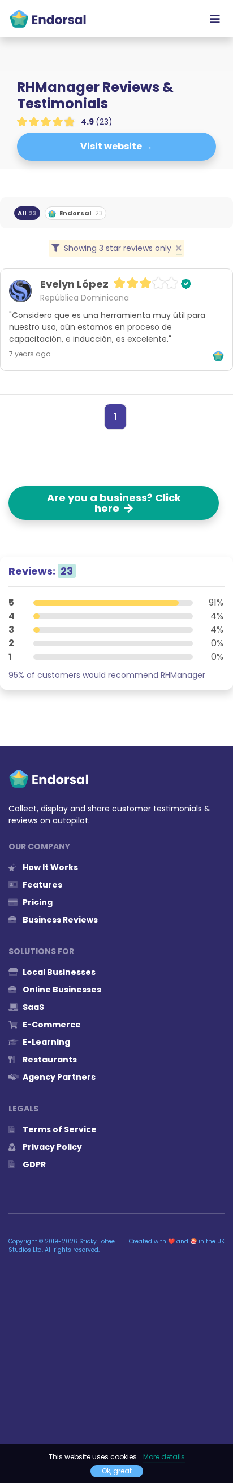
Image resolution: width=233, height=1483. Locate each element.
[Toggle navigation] (215, 19)
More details (164, 1457)
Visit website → (116, 146)
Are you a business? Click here (114, 503)
